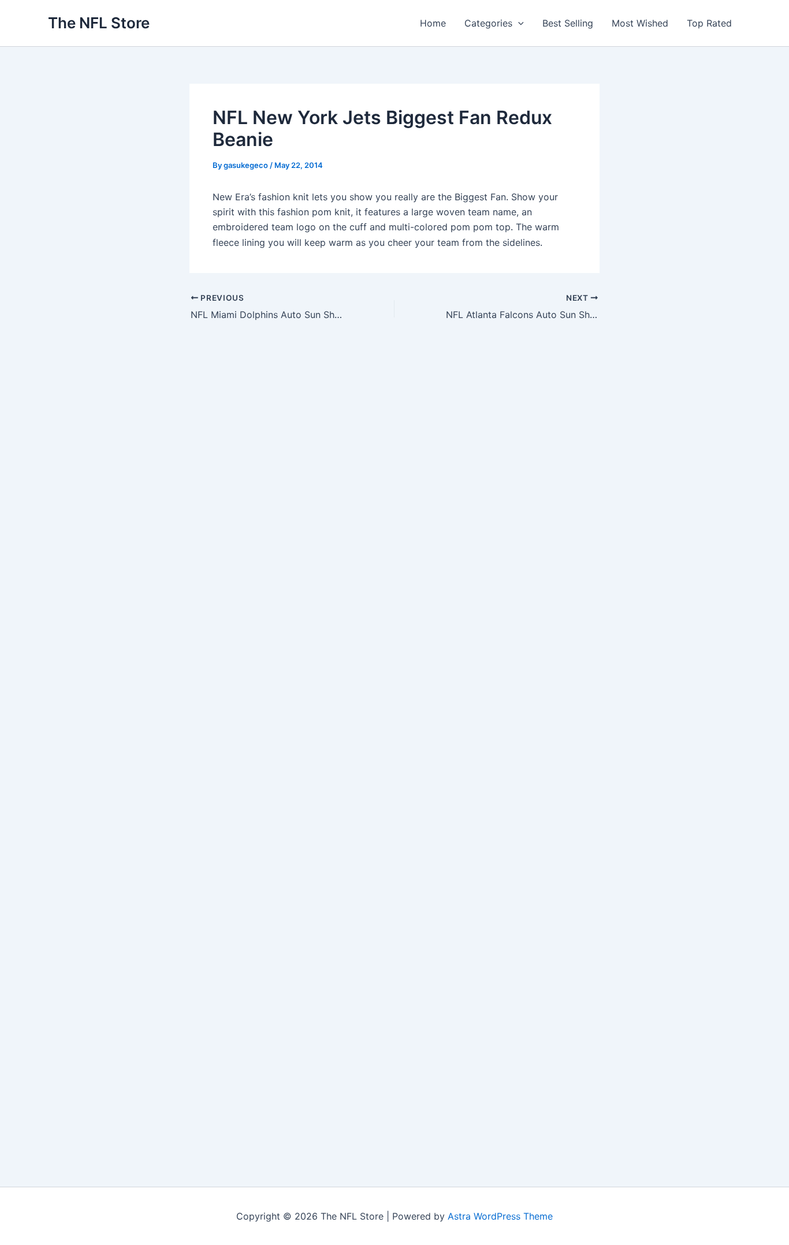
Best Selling (567, 23)
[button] (518, 23)
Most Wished (640, 23)
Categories (488, 23)
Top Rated (709, 23)
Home (433, 23)
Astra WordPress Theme (500, 1216)
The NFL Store (99, 23)
